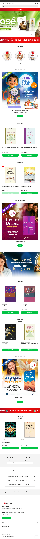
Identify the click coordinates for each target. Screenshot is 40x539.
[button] (35, 3)
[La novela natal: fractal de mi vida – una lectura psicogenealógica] (10, 429)
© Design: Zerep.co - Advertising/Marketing (8, 536)
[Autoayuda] (20, 56)
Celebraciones (7, 63)
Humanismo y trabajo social (7, 305)
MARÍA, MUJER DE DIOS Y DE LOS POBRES (29, 147)
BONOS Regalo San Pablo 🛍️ (18, 410)
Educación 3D (23, 305)
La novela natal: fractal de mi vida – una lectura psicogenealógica (9, 442)
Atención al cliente (6, 517)
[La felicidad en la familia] (29, 429)
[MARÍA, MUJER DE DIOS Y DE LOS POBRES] (29, 136)
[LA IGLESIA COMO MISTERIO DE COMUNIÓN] (10, 136)
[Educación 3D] (29, 294)
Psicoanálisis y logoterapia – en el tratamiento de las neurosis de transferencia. (10, 187)
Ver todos (20, 124)
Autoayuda (20, 63)
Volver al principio (20, 497)
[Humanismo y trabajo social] (10, 294)
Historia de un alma (5, 343)
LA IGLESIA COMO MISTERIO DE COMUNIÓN (10, 147)
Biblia (33, 63)
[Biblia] (32, 56)
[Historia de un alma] (10, 332)
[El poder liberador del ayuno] (29, 175)
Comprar (20, 116)
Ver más (22, 0)
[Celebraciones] (7, 56)
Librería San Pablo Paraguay (8, 534)
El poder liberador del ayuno (26, 186)
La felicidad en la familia (25, 441)
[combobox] (20, 6)
